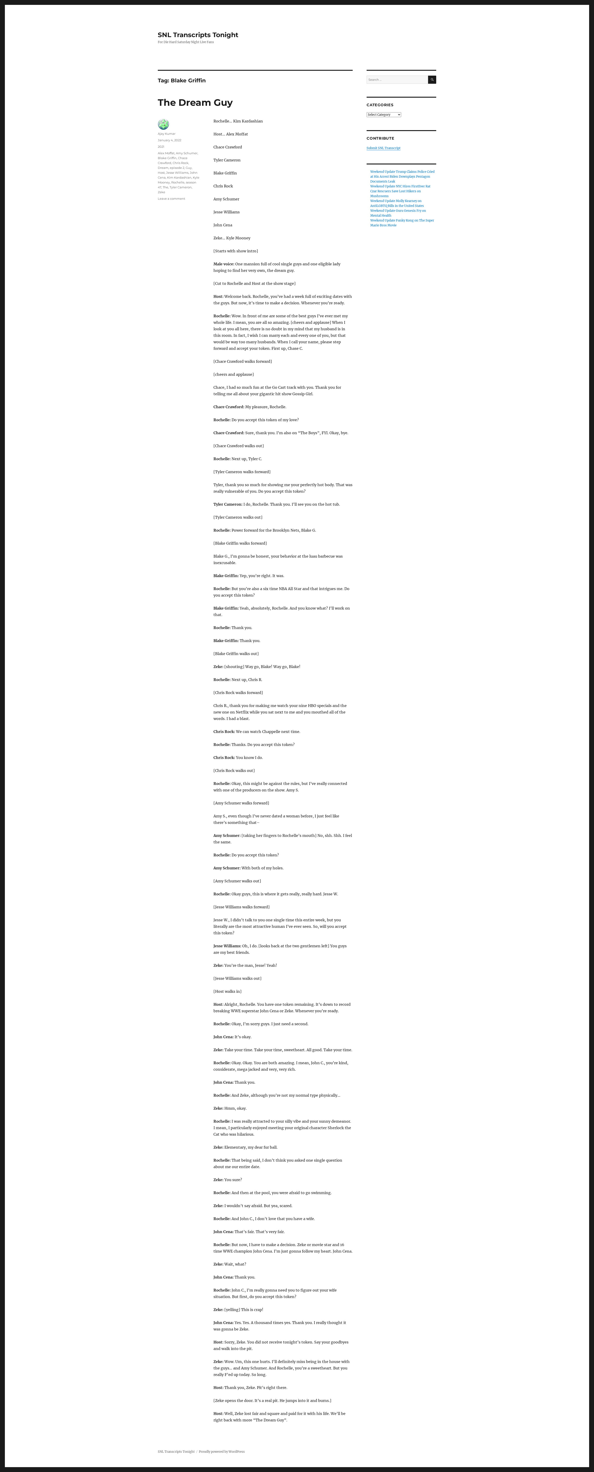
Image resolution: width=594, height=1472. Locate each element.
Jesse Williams (177, 172)
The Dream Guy (195, 102)
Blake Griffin (167, 158)
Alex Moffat (166, 153)
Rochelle (177, 182)
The (165, 187)
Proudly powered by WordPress (222, 1452)
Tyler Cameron (181, 187)
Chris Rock (180, 163)
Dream (163, 168)
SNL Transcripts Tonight (198, 35)
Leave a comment (171, 198)
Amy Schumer (186, 153)
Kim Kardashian (179, 177)
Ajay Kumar (166, 133)
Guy (189, 168)
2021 (161, 146)
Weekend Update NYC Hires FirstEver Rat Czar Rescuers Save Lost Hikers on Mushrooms (400, 191)
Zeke (161, 192)
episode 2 (177, 168)
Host (161, 172)
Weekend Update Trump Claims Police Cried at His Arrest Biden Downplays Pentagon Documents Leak (402, 176)
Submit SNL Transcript (383, 148)
